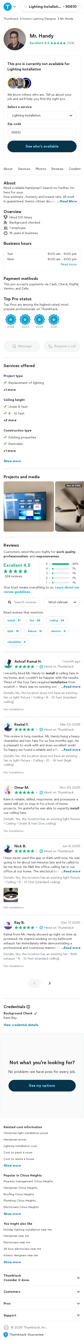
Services (24, 169)
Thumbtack (11, 18)
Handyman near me (16, 1235)
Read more (69, 264)
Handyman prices (15, 1139)
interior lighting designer (39, 18)
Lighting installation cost (20, 1146)
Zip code (14, 124)
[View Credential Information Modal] (27, 1007)
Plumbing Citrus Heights (20, 1200)
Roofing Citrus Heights (19, 1194)
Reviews (57, 169)
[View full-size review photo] (11, 895)
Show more (12, 1166)
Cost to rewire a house (19, 1159)
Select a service (19, 107)
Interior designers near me (21, 1255)
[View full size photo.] (29, 506)
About (8, 169)
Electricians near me (17, 1242)
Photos (41, 169)
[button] (15, 39)
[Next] (49, 983)
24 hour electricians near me (22, 1248)
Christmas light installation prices (26, 1133)
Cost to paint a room (18, 1152)
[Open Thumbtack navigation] (10, 6)
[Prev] (34, 983)
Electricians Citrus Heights (21, 1207)
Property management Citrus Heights (28, 1181)
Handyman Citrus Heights (20, 1187)
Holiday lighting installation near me (28, 1229)
